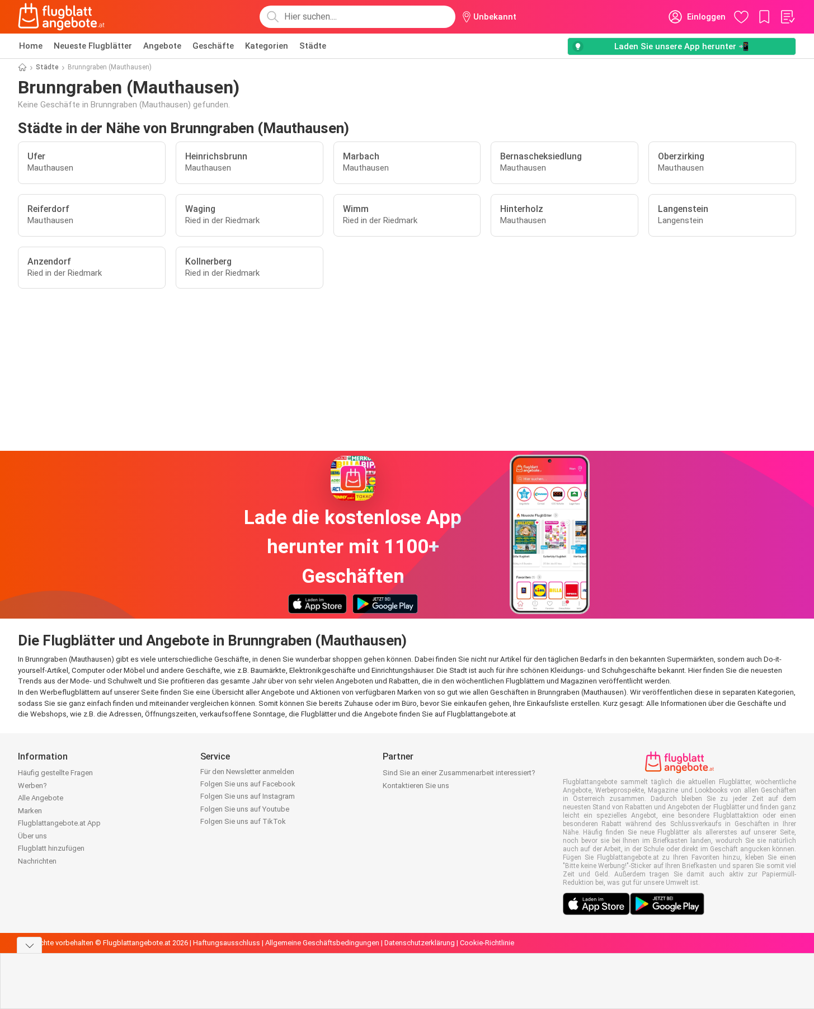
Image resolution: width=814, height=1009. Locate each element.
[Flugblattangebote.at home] (61, 17)
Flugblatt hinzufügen (51, 848)
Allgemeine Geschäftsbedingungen (322, 943)
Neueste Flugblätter (93, 46)
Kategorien (266, 46)
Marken (30, 811)
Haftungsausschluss (226, 943)
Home (31, 46)
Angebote (162, 46)
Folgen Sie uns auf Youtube (244, 809)
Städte (312, 46)
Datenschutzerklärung (419, 943)
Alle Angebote (40, 798)
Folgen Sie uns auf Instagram (247, 796)
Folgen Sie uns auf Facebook (247, 784)
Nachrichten (37, 861)
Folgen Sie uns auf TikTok (243, 821)
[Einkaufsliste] (787, 17)
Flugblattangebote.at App (59, 823)
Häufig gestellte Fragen (55, 772)
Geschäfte (213, 46)
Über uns (32, 836)
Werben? (32, 785)
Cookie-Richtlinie (487, 943)
